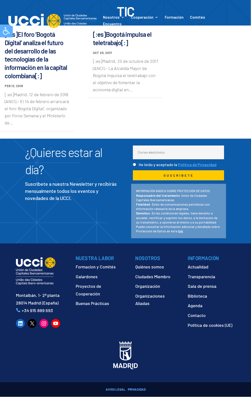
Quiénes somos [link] (149, 266)
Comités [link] (197, 17)
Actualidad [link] (166, 29)
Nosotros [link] (111, 17)
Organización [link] (147, 286)
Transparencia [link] (201, 276)
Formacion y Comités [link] (96, 266)
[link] (52, 20)
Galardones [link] (87, 276)
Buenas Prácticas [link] (92, 303)
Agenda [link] (195, 305)
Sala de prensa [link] (202, 286)
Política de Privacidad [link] (197, 164)
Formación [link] (174, 17)
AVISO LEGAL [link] (116, 389)
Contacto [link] (196, 29)
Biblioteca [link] (197, 296)
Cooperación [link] (142, 17)
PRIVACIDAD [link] (137, 389)
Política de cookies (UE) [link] (210, 325)
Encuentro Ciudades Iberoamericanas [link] (127, 26)
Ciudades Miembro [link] (152, 276)
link (180, 231)
